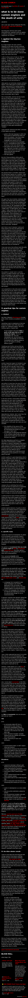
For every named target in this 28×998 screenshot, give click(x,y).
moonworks (4, 516)
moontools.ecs (8, 550)
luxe (17, 517)
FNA (15, 548)
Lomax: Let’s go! (7, 960)
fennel (3, 578)
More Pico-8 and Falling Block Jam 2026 (20, 962)
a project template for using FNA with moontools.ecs (13, 821)
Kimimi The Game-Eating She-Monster (7, 978)
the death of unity (15, 859)
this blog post (17, 317)
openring (24, 996)
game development (7, 949)
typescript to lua (11, 578)
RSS (7, 7)
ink (2, 708)
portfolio (15, 6)
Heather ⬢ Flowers (8, 992)
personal (16, 949)
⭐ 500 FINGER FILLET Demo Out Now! (14, 984)
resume (21, 6)
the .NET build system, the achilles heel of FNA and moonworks (13, 824)
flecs (22, 666)
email (3, 7)
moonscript (22, 578)
